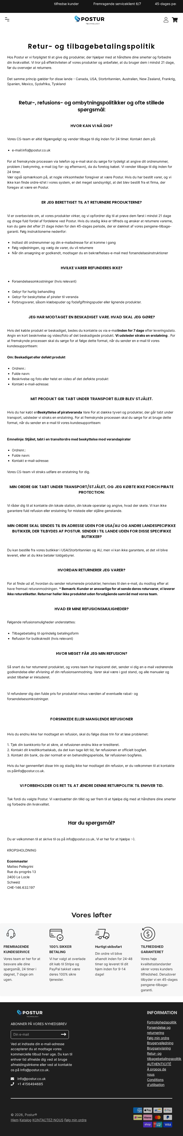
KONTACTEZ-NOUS (47, 1120)
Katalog (25, 1120)
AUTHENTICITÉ (159, 1064)
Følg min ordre (158, 1038)
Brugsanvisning (159, 1048)
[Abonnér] (64, 1034)
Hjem (15, 1120)
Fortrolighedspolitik (162, 1022)
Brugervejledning (160, 1043)
